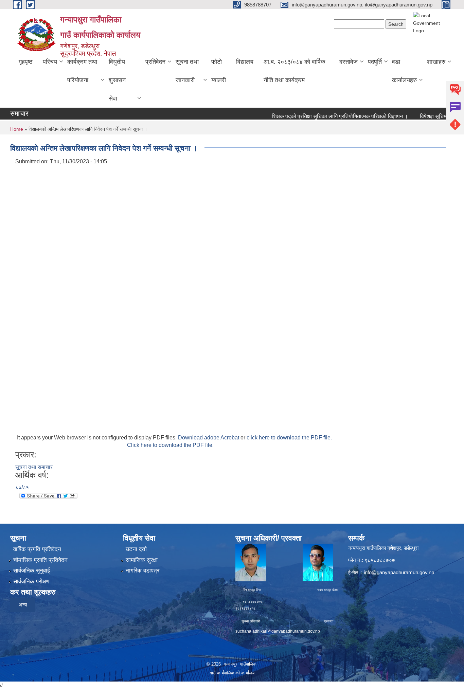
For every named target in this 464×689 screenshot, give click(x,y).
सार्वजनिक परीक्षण (31, 581)
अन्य (23, 605)
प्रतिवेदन (155, 61)
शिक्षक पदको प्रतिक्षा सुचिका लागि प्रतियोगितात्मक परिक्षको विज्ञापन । (330, 116)
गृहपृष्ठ (26, 61)
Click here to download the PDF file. (170, 445)
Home (16, 129)
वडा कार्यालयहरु (404, 71)
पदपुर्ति (375, 61)
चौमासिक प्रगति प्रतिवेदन (40, 560)
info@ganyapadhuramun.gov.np (399, 572)
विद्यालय (244, 61)
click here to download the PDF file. (289, 437)
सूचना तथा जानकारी (187, 71)
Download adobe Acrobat (209, 437)
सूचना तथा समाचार (34, 467)
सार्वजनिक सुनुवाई (31, 570)
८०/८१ (22, 487)
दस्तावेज (348, 61)
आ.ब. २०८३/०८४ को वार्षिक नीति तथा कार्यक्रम (294, 71)
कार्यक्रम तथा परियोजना (82, 71)
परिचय (50, 61)
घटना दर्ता (136, 549)
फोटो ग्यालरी (218, 71)
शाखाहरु (436, 61)
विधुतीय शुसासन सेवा (117, 80)
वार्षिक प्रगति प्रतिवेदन (37, 549)
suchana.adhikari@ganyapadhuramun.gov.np (277, 631)
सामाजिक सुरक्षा (142, 560)
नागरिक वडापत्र (142, 570)
